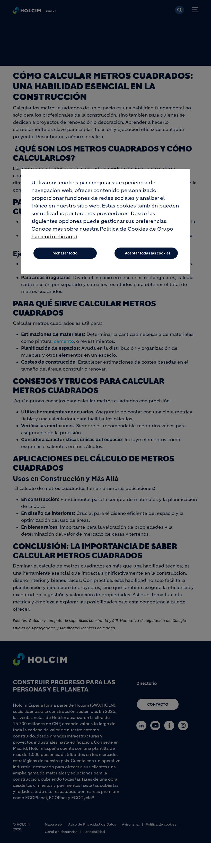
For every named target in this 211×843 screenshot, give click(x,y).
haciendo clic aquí (54, 236)
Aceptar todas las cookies (147, 253)
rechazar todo (64, 253)
